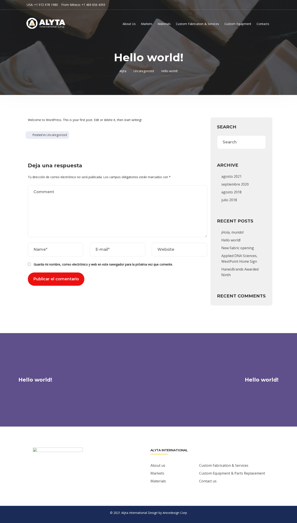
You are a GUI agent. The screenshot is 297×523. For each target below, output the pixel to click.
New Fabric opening (237, 248)
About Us (129, 24)
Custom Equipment (237, 24)
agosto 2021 (231, 176)
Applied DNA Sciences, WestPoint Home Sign (239, 258)
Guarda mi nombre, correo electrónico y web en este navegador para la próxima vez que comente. (103, 264)
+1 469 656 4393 (93, 5)
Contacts (263, 24)
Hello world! (230, 240)
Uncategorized (57, 135)
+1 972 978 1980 (46, 5)
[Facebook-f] (57, 474)
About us (157, 465)
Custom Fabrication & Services (197, 24)
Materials (164, 24)
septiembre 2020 (235, 184)
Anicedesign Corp (175, 513)
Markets (146, 24)
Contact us (208, 481)
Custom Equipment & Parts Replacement (232, 473)
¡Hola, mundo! (232, 232)
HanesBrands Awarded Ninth (240, 272)
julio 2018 (229, 200)
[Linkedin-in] (68, 474)
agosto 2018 (231, 192)
